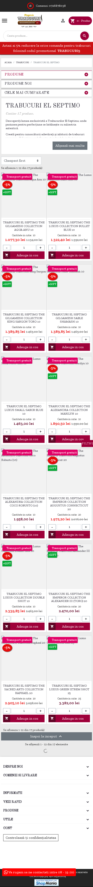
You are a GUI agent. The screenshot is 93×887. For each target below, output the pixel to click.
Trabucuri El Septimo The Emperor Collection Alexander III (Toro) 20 (69, 597)
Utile (8, 819)
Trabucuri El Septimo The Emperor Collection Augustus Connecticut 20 (69, 504)
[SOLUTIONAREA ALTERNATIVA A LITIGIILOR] (46, 860)
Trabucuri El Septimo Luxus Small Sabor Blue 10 (24, 410)
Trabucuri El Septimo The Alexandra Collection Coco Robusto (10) (24, 502)
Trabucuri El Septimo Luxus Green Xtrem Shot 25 (69, 689)
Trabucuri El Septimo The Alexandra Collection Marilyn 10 (69, 410)
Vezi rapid (12, 801)
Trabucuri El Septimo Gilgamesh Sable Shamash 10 (69, 318)
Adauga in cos (21, 255)
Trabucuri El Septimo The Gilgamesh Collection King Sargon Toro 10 (24, 318)
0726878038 (57, 6)
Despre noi (13, 766)
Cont (7, 828)
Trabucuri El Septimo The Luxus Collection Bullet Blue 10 (69, 226)
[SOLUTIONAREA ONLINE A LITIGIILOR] (45, 848)
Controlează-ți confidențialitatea (31, 838)
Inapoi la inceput (46, 736)
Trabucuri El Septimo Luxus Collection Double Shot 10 (24, 597)
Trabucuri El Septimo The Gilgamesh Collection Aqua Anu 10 (24, 226)
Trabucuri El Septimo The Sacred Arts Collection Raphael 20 (24, 689)
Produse (14, 74)
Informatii (12, 793)
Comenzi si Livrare (20, 775)
